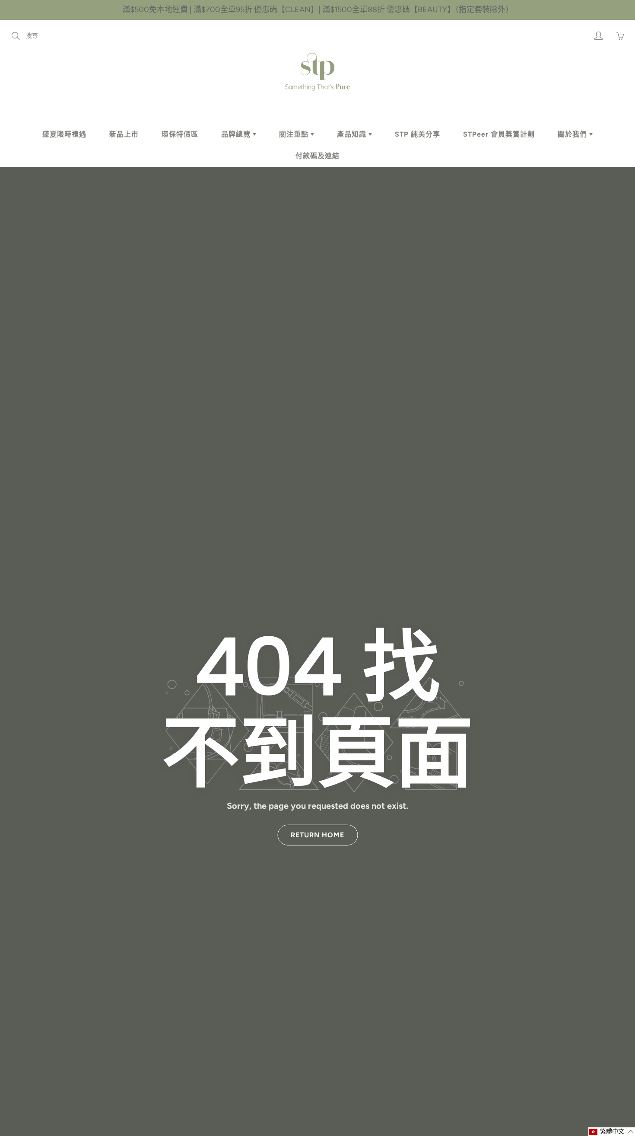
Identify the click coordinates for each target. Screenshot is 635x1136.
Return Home (317, 835)
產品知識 (352, 134)
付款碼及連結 (317, 156)
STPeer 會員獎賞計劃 (499, 134)
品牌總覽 (237, 134)
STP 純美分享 (417, 134)
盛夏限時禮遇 (64, 134)
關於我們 (573, 134)
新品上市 (124, 134)
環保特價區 (180, 134)
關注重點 (295, 134)
